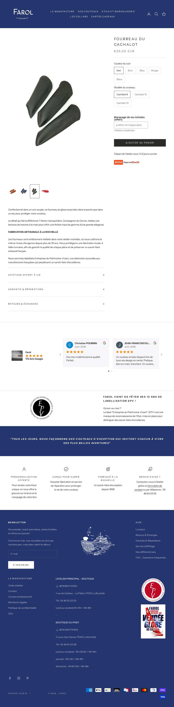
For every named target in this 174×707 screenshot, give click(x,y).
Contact (12, 591)
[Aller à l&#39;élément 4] (45, 191)
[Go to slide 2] (111, 371)
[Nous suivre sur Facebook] (10, 678)
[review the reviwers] (104, 343)
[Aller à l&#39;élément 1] (13, 191)
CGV (10, 613)
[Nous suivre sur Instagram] (18, 678)
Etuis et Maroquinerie (118, 11)
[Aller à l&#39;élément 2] (24, 191)
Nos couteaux (88, 11)
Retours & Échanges (147, 535)
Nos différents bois (146, 552)
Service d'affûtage (145, 546)
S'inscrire (21, 564)
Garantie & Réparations (148, 540)
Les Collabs (79, 16)
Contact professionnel (20, 596)
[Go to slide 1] (108, 371)
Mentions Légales (17, 602)
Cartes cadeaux (103, 16)
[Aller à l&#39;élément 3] (34, 191)
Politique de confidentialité (22, 607)
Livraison (140, 529)
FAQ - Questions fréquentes (151, 557)
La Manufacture (62, 11)
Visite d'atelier (15, 585)
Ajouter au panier (140, 142)
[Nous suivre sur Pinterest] (27, 678)
